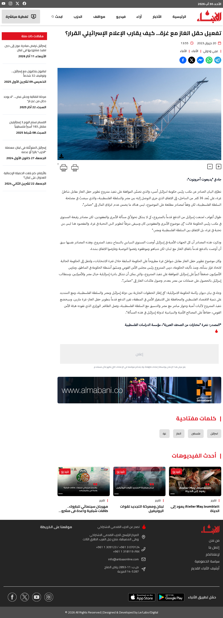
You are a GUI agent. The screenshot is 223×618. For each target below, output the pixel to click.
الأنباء (194, 51)
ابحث (59, 16)
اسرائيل (214, 433)
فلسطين (195, 433)
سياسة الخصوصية (207, 561)
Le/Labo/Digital (148, 612)
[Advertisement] (139, 354)
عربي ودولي (210, 51)
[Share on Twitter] (191, 60)
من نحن (214, 540)
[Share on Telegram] (217, 60)
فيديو (121, 16)
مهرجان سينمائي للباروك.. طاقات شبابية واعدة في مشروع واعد (83, 510)
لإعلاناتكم (213, 554)
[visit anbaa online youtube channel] (36, 597)
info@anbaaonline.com (123, 559)
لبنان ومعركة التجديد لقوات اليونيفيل (142, 508)
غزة (164, 433)
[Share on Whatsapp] (209, 60)
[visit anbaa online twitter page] (24, 597)
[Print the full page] (74, 167)
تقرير (213, 500)
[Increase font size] (218, 166)
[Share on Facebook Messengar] (200, 60)
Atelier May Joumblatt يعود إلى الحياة (195, 508)
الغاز (178, 433)
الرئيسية (179, 16)
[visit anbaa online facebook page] (12, 597)
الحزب (78, 16)
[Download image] (61, 156)
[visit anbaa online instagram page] (49, 597)
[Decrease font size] (210, 166)
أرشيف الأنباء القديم (205, 568)
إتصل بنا (214, 547)
